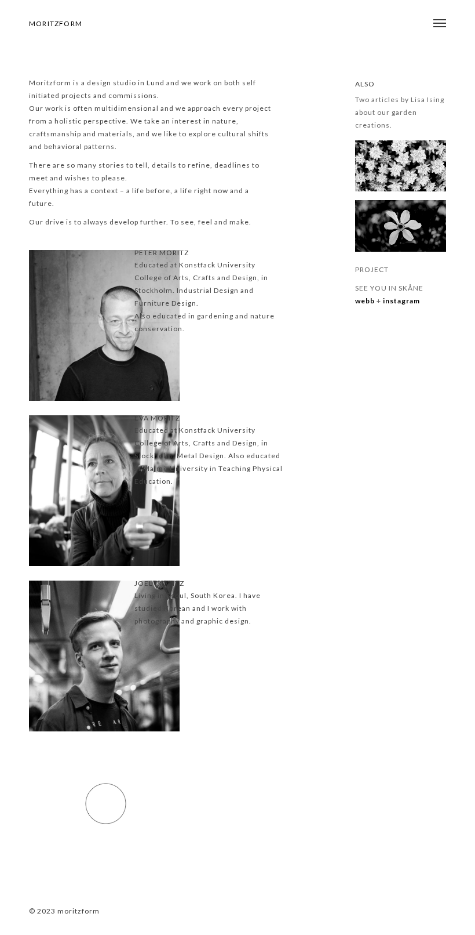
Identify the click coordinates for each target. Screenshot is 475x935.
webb (365, 300)
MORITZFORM (55, 23)
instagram (401, 300)
